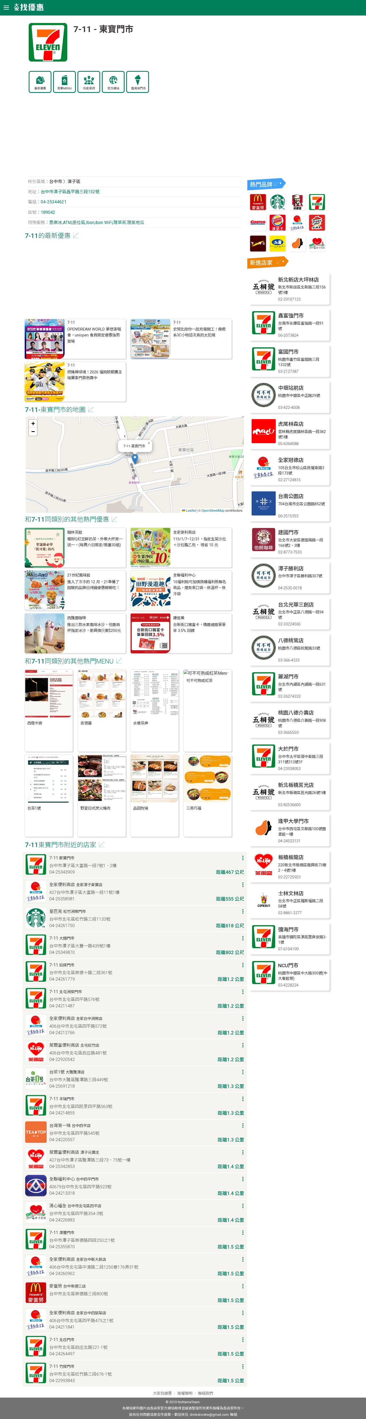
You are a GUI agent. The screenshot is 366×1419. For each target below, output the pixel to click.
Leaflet (190, 510)
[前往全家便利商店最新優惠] (297, 229)
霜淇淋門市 (138, 88)
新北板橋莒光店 (296, 785)
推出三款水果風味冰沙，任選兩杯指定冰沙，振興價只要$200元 (94, 628)
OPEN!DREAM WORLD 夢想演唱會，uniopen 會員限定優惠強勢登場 (94, 335)
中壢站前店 (291, 388)
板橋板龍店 (291, 857)
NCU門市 (288, 965)
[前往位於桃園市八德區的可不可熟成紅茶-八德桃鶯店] (264, 658)
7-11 (71, 322)
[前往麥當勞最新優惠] (258, 208)
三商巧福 (193, 808)
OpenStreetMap (213, 510)
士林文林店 (291, 893)
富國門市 (288, 352)
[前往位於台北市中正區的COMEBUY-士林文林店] (264, 911)
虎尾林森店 (291, 424)
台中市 (55, 181)
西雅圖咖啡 (76, 618)
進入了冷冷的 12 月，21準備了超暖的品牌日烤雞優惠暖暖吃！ (93, 585)
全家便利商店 (184, 532)
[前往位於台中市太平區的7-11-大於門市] (264, 766)
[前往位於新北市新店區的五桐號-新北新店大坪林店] (264, 297)
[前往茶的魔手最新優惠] (258, 250)
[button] (135, 459)
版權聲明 (184, 1393)
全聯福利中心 (184, 575)
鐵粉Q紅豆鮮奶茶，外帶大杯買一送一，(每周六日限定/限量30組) (94, 542)
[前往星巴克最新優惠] (277, 208)
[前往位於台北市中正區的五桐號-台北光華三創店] (264, 622)
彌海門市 (288, 930)
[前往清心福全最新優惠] (317, 250)
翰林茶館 (74, 532)
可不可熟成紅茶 (199, 680)
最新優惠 (40, 88)
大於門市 (288, 749)
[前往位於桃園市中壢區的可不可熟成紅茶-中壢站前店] (264, 405)
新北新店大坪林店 (298, 280)
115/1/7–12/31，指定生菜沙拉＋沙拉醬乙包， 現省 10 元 (199, 542)
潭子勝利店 (291, 569)
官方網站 (113, 88)
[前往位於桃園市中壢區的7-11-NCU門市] (264, 983)
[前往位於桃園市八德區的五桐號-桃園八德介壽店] (264, 730)
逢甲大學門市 (293, 821)
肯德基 (86, 723)
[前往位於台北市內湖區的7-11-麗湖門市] (264, 694)
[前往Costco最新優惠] (258, 229)
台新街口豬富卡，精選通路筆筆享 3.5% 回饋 (199, 628)
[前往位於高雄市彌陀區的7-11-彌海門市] (264, 947)
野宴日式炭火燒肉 (95, 808)
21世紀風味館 (78, 575)
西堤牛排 (34, 723)
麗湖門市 (288, 677)
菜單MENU (64, 88)
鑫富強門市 (291, 316)
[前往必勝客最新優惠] (317, 229)
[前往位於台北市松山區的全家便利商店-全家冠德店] (264, 477)
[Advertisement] (135, 137)
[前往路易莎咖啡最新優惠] (297, 250)
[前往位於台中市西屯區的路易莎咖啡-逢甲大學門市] (264, 838)
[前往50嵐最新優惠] (277, 250)
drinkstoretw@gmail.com (209, 1415)
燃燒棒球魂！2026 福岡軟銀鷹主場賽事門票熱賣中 (94, 375)
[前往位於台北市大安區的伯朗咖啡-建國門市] (264, 550)
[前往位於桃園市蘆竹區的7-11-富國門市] (264, 369)
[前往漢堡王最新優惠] (277, 229)
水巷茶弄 (140, 723)
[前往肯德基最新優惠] (297, 208)
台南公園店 (291, 496)
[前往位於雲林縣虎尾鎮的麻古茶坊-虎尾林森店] (264, 441)
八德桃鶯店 (291, 641)
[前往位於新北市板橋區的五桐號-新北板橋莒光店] (264, 802)
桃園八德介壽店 (296, 713)
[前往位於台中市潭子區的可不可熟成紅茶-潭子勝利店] (264, 586)
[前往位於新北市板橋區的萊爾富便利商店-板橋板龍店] (264, 875)
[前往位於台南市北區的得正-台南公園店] (264, 514)
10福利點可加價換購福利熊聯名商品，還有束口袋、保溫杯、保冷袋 (199, 588)
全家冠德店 (291, 460)
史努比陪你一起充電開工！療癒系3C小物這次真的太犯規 (199, 332)
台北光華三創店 (296, 605)
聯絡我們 (205, 1393)
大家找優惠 (162, 1393)
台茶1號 (34, 808)
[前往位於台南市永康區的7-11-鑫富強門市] (264, 333)
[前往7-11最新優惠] (317, 208)
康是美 (178, 618)
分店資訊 (89, 88)
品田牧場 (140, 808)
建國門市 (288, 532)
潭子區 (74, 181)
